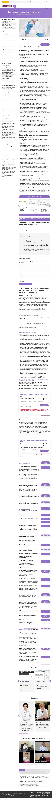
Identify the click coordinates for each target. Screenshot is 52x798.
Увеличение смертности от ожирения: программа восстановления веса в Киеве (8, 172)
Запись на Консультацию (45, 463)
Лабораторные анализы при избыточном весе (28, 784)
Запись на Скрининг (45, 467)
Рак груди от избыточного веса (7, 144)
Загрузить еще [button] (34, 764)
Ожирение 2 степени (5, 78)
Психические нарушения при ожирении (8, 159)
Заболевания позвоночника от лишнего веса (8, 124)
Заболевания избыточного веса (38, 772)
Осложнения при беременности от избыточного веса (8, 58)
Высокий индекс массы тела (7, 55)
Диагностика (22, 769)
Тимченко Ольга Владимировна (26, 722)
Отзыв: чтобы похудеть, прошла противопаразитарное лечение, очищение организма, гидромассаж (34, 209)
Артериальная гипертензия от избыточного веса (7, 116)
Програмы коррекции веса (25, 772)
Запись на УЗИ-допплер (45, 509)
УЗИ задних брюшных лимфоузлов (29, 522)
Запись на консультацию (45, 595)
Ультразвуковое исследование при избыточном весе (30, 785)
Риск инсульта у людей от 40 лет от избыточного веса (8, 147)
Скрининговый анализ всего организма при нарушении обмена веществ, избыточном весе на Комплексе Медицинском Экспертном (8, 36)
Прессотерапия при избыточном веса (8, 110)
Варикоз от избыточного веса (7, 121)
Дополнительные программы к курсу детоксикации (32, 401)
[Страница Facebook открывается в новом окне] (44, 2)
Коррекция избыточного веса (7, 63)
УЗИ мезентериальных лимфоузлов (30, 518)
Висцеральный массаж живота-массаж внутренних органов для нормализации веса (9, 98)
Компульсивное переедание (7, 82)
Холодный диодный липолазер (7, 106)
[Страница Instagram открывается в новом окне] (46, 2)
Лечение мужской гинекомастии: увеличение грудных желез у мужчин (8, 70)
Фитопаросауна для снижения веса (8, 108)
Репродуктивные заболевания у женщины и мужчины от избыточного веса (8, 141)
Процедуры (29, 769)
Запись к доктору (25, 730)
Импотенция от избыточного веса (8, 132)
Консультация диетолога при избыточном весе (28, 775)
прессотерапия (39, 314)
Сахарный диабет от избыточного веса (8, 151)
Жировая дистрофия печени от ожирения (7, 176)
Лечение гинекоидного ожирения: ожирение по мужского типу (7, 73)
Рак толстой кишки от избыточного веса (9, 149)
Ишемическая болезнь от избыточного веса (8, 61)
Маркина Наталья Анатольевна (42, 722)
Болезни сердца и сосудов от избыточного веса (7, 119)
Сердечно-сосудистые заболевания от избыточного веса (9, 154)
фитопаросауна (45, 314)
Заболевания (35, 769)
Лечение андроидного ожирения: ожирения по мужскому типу (7, 76)
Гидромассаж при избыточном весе (8, 101)
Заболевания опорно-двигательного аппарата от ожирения (8, 127)
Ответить (47, 253)
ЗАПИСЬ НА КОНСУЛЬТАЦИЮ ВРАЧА (34, 196)
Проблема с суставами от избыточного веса (8, 138)
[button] (19, 206)
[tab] (34, 219)
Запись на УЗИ (45, 502)
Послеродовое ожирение (6, 80)
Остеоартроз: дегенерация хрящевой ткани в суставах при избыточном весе (8, 162)
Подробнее (22, 210)
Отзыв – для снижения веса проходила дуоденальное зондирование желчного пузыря (45, 209)
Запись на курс (45, 525)
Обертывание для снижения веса (8, 104)
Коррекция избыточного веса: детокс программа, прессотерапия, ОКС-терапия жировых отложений (8, 88)
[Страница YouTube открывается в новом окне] (48, 2)
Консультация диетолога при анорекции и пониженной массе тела (32, 776)
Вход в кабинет (46, 4)
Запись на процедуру (45, 561)
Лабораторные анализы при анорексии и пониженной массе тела (32, 782)
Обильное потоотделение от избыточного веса (7, 135)
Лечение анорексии (5, 65)
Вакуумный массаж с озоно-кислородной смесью (7, 95)
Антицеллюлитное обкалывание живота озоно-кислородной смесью (9, 92)
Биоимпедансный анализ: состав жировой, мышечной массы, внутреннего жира (35, 777)
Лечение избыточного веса (6, 67)
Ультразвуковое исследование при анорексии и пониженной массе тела (33, 786)
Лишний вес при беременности (7, 157)
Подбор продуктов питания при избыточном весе (7, 32)
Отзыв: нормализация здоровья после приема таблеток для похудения (23, 208)
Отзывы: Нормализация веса (25, 688)
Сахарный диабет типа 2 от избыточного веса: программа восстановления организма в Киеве (9, 168)
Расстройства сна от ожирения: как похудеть (8, 165)
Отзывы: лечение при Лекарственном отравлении (25, 672)
